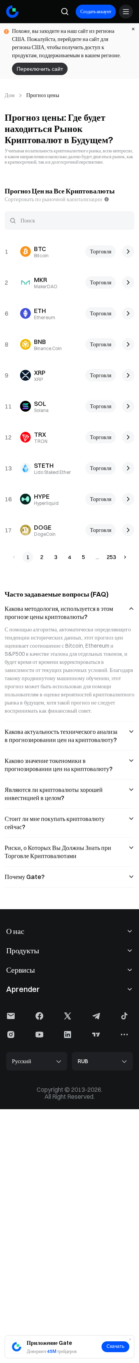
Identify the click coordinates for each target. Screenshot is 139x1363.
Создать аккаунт (95, 11)
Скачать (115, 1346)
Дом (10, 95)
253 (111, 557)
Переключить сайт (40, 69)
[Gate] (12, 11)
